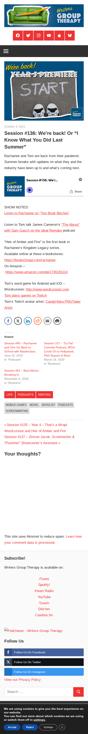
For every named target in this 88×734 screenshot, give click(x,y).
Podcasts (25, 394)
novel (34, 404)
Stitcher (44, 609)
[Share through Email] (47, 321)
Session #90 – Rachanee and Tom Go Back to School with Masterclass (20, 347)
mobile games (16, 404)
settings (39, 719)
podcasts (65, 404)
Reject (30, 727)
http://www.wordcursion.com (47, 289)
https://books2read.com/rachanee (29, 260)
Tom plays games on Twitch (25, 295)
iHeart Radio (44, 591)
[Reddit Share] (38, 321)
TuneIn (44, 603)
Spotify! (44, 585)
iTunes (44, 579)
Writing (44, 394)
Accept (12, 727)
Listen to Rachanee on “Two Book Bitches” (36, 213)
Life (10, 394)
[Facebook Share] (8, 321)
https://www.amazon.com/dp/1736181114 (36, 272)
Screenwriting (17, 411)
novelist (48, 404)
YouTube (44, 597)
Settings (48, 727)
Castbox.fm (44, 615)
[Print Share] (57, 321)
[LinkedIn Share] (28, 321)
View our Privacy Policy (22, 680)
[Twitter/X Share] (18, 321)
